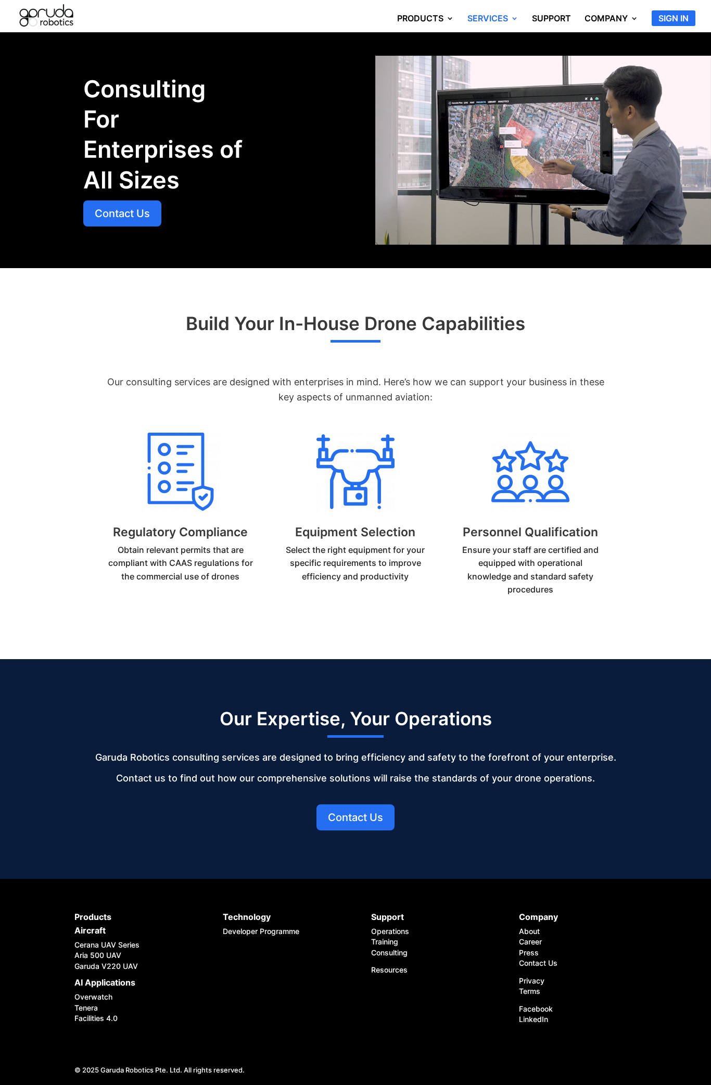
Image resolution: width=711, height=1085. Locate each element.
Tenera (86, 1007)
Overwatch (93, 996)
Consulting (389, 952)
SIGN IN (673, 19)
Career (530, 941)
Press (530, 952)
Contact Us (122, 213)
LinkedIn (533, 1019)
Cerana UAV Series (106, 944)
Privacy (533, 980)
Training (384, 941)
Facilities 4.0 (96, 1018)
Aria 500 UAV (97, 955)
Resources (389, 969)
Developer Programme (261, 931)
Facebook (536, 1008)
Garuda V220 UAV (106, 966)
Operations (390, 931)
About (529, 931)
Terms (529, 991)
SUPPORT (551, 19)
